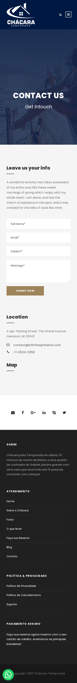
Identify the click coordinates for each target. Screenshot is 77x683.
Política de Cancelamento (24, 595)
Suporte (12, 604)
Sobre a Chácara (18, 510)
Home (10, 501)
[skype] (54, 412)
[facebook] (23, 412)
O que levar (14, 529)
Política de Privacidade (21, 586)
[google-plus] (33, 412)
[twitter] (64, 412)
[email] (13, 412)
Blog (9, 547)
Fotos (10, 519)
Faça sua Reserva (18, 538)
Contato (12, 556)
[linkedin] (44, 412)
